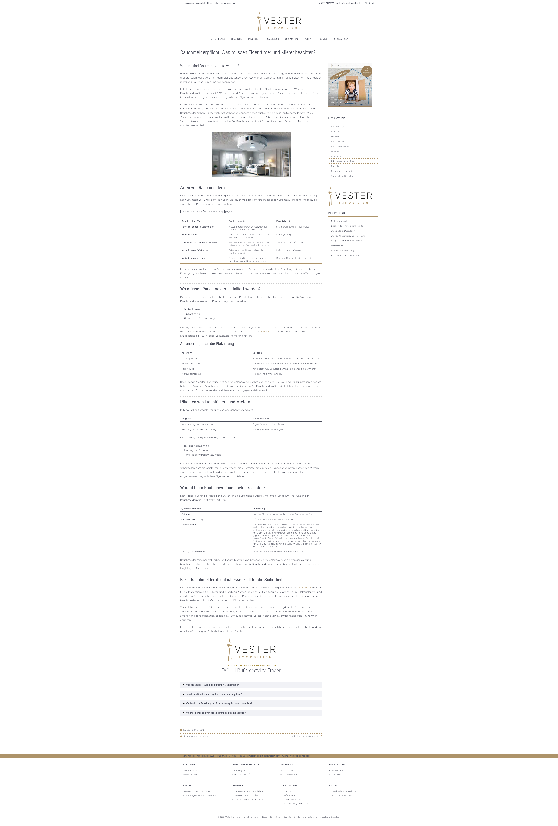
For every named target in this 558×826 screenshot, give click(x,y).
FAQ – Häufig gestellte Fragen (346, 240)
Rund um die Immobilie (343, 171)
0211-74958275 (327, 3)
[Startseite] (279, 20)
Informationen (340, 39)
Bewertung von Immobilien (249, 791)
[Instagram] (366, 3)
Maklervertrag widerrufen (225, 3)
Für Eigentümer (217, 39)
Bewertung (236, 39)
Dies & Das (336, 131)
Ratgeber (336, 166)
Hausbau (335, 136)
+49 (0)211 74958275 (201, 791)
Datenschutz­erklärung (204, 3)
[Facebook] (369, 3)
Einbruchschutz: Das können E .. (197, 736)
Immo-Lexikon (338, 141)
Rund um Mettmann (342, 795)
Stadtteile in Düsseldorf (343, 176)
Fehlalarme (266, 331)
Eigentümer (305, 587)
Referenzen (289, 795)
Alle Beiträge (337, 126)
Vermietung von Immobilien (249, 799)
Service (323, 39)
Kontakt (309, 39)
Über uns (288, 791)
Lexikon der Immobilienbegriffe (347, 226)
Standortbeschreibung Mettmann (348, 235)
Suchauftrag (291, 39)
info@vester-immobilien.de (350, 3)
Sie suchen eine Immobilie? (345, 255)
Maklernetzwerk (339, 221)
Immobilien (253, 39)
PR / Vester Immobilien (343, 161)
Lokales (335, 151)
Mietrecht (199, 730)
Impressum (189, 3)
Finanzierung (272, 39)
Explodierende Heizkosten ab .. (306, 736)
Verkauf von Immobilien (247, 795)
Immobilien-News (340, 146)
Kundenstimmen (292, 799)
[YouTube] (373, 3)
